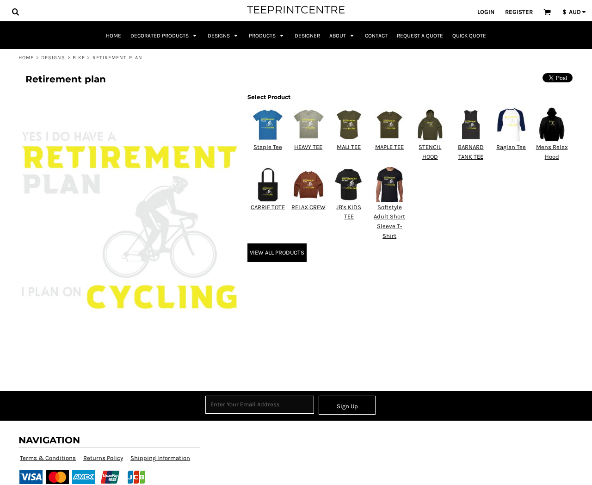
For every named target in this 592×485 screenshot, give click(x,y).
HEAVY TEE (308, 146)
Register (519, 11)
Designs (53, 58)
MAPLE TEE (389, 146)
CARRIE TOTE (268, 207)
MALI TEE (349, 146)
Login (485, 11)
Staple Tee (267, 146)
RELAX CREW (308, 207)
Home (26, 58)
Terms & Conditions (48, 457)
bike (79, 58)
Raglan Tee (511, 146)
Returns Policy (103, 457)
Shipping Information (160, 457)
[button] (15, 11)
